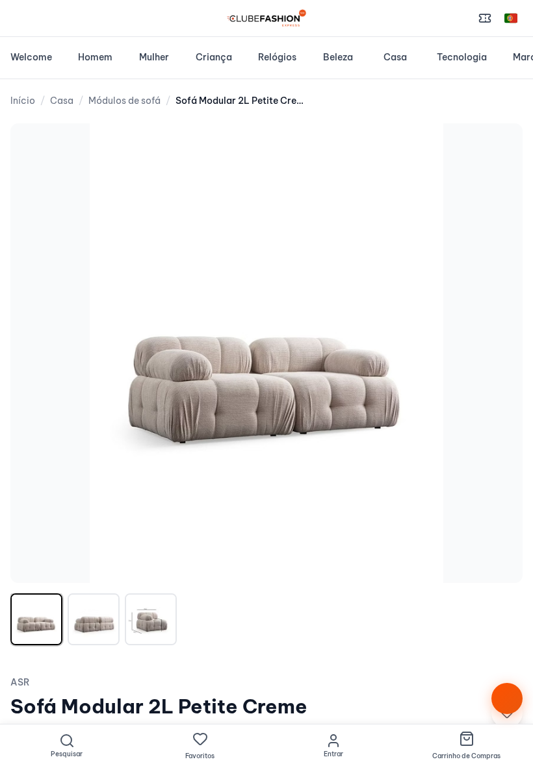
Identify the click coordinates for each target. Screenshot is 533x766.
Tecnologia (462, 57)
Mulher (154, 57)
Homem (95, 57)
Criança (214, 57)
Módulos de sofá (124, 100)
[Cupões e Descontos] (485, 18)
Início (22, 100)
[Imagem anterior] (34, 353)
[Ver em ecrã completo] (499, 147)
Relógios (277, 57)
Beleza (338, 57)
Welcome (31, 57)
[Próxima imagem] (499, 353)
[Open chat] (507, 698)
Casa (395, 57)
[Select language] (511, 18)
